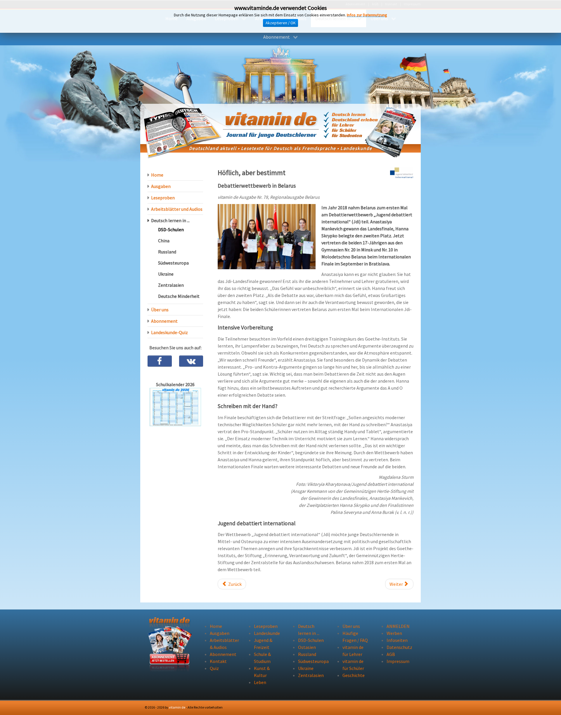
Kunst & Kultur (262, 671)
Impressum (398, 661)
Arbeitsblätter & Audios (223, 643)
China (163, 240)
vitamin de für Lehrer (352, 650)
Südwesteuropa (173, 263)
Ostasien (307, 647)
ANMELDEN (398, 626)
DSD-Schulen (171, 229)
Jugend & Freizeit (263, 643)
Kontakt (218, 661)
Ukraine (166, 274)
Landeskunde (267, 633)
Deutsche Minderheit (179, 296)
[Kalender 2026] (175, 407)
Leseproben (163, 198)
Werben (394, 633)
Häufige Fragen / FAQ (355, 636)
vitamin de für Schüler (353, 664)
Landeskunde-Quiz (169, 332)
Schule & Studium (262, 657)
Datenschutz (399, 647)
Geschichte (353, 675)
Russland (167, 252)
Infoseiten (397, 640)
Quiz (214, 668)
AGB (391, 654)
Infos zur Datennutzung (367, 15)
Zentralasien (171, 285)
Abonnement (164, 321)
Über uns (160, 309)
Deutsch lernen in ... (170, 220)
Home (157, 175)
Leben (260, 682)
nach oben (401, 707)
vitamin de (177, 707)
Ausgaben (161, 186)
